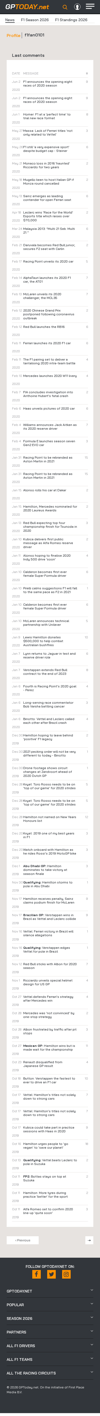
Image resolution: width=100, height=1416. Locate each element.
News (10, 19)
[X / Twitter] (51, 1274)
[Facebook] (36, 1274)
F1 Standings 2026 (71, 19)
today (27, 6)
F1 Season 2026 (35, 19)
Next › (89, 1240)
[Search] (65, 7)
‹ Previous (22, 1240)
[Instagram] (66, 1274)
